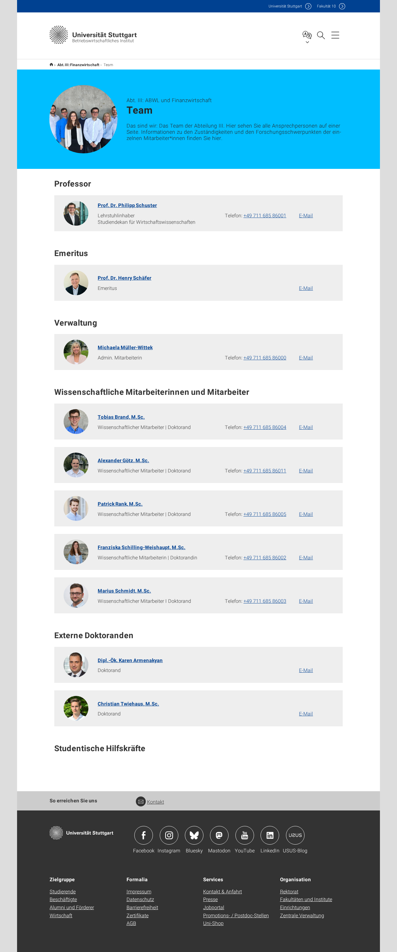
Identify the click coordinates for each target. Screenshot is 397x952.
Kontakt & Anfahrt (222, 891)
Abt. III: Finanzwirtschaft (78, 64)
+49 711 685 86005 (264, 514)
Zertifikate (138, 915)
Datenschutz (140, 899)
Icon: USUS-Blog (295, 835)
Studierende (63, 891)
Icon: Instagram (169, 835)
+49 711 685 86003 (264, 601)
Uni (285, 6)
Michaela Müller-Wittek (125, 347)
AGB (131, 923)
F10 (326, 6)
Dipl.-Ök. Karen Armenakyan (130, 660)
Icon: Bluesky (194, 835)
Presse (210, 899)
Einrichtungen (295, 907)
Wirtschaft (61, 915)
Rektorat (289, 891)
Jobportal (213, 907)
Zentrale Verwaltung (302, 915)
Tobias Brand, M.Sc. (121, 416)
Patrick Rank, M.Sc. (120, 503)
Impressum (139, 891)
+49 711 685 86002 (264, 557)
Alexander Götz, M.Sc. (123, 460)
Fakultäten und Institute (306, 899)
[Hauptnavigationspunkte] (335, 34)
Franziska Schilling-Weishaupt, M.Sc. (141, 547)
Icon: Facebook (143, 835)
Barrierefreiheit (142, 907)
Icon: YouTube (244, 835)
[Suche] (320, 34)
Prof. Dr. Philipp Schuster (127, 205)
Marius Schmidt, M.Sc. (124, 590)
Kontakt (155, 801)
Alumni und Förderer (72, 907)
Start (51, 64)
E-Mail (306, 215)
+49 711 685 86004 (264, 427)
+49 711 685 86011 (264, 470)
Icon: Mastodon (219, 835)
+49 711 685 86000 (264, 357)
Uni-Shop (213, 923)
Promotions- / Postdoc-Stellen (236, 915)
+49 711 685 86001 (264, 215)
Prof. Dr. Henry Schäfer (124, 277)
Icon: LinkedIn (270, 835)
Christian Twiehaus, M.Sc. (128, 703)
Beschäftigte (63, 899)
